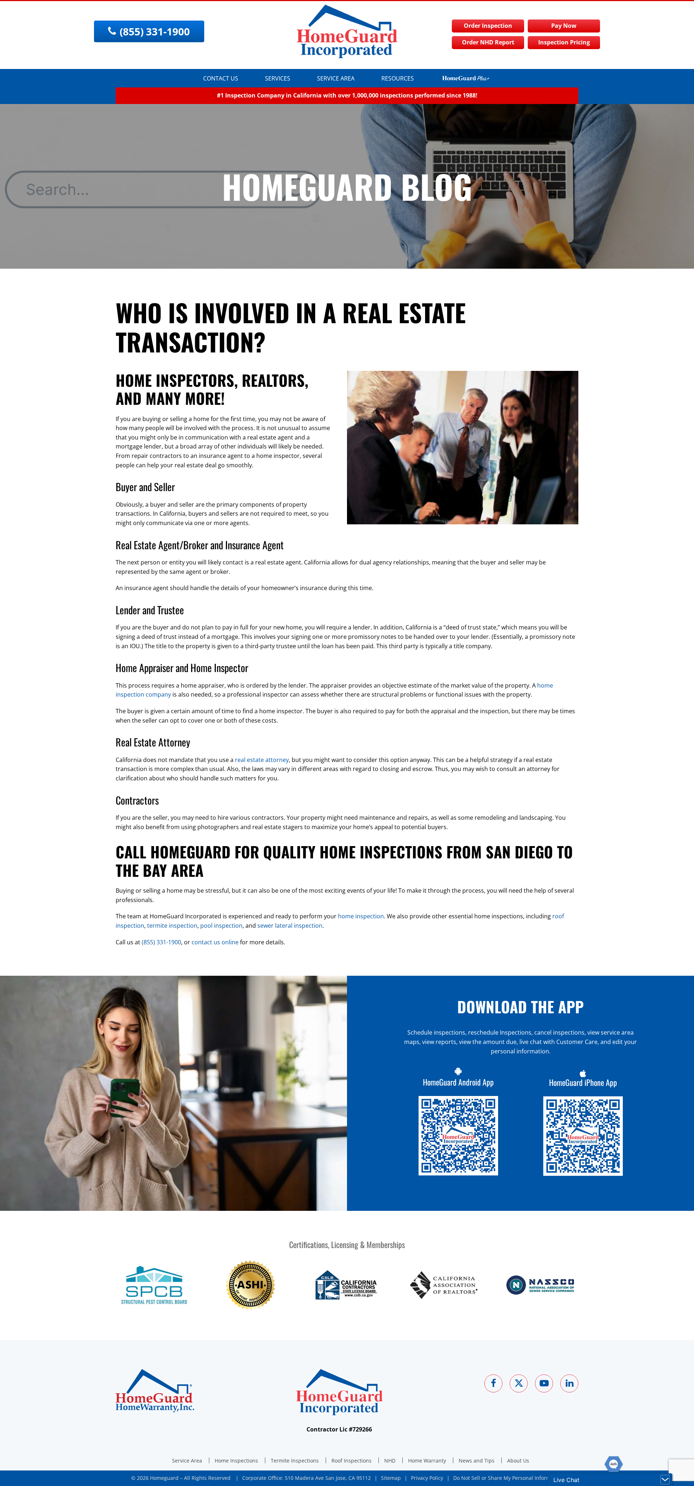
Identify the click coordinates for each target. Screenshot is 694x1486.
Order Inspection (488, 26)
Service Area (336, 78)
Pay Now (564, 26)
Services (277, 78)
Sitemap (391, 1477)
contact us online (215, 942)
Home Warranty (427, 1460)
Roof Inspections (351, 1460)
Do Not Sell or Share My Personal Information (508, 1477)
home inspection (361, 916)
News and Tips (476, 1460)
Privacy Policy (427, 1477)
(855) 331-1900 (161, 942)
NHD (389, 1460)
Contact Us (220, 78)
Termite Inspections (295, 1460)
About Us (518, 1460)
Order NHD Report (488, 42)
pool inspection (221, 926)
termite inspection (172, 926)
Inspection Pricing (564, 42)
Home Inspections (236, 1460)
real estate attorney (262, 760)
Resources (397, 78)
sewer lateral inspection (289, 926)
